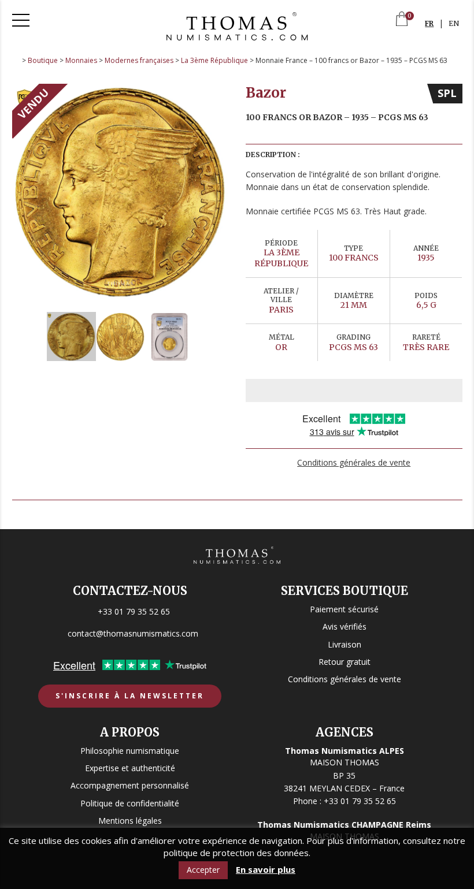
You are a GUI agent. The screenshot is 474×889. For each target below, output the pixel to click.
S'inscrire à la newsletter (129, 696)
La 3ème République (214, 60)
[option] (120, 192)
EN (454, 23)
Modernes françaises (139, 60)
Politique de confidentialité (129, 803)
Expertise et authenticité (130, 767)
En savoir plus (265, 869)
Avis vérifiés (344, 626)
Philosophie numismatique (129, 750)
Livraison (344, 644)
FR (429, 23)
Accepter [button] (203, 869)
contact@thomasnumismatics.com (133, 633)
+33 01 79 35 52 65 (134, 611)
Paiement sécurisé (344, 609)
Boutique (43, 60)
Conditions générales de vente (353, 462)
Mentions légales (130, 820)
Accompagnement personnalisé (130, 785)
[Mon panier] (402, 20)
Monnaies (81, 60)
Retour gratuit (345, 661)
